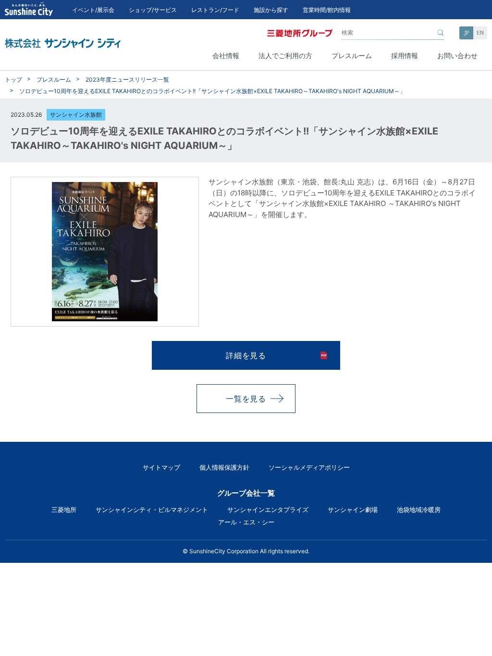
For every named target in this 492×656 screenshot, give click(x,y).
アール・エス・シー (246, 522)
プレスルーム (352, 55)
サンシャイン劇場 (353, 509)
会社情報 (225, 55)
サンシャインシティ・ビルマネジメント (152, 509)
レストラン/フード (215, 9)
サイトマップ (161, 467)
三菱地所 (63, 509)
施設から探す (271, 9)
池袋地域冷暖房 (419, 509)
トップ (13, 79)
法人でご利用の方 (285, 55)
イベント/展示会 (93, 9)
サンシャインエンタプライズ (267, 509)
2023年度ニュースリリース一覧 (127, 79)
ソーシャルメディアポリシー (309, 467)
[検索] (440, 32)
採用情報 (404, 55)
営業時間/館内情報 (327, 9)
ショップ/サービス (153, 9)
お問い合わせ (457, 55)
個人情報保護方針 (224, 467)
